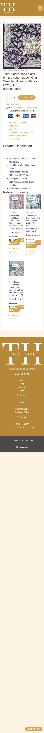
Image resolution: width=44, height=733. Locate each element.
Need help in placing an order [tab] (22, 132)
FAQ (22, 380)
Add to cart (26, 97)
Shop (22, 384)
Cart (22, 402)
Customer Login (22, 409)
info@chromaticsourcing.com (22, 427)
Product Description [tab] (17, 122)
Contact (22, 390)
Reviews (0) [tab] (14, 139)
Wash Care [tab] (14, 129)
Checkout (22, 406)
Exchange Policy (22, 412)
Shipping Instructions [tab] (18, 136)
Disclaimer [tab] (13, 126)
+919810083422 (22, 424)
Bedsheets (7, 70)
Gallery (22, 387)
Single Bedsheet (20, 70)
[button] (4, 22)
